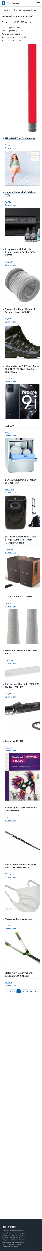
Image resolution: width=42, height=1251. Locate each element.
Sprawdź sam (10, 148)
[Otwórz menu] (38, 3)
